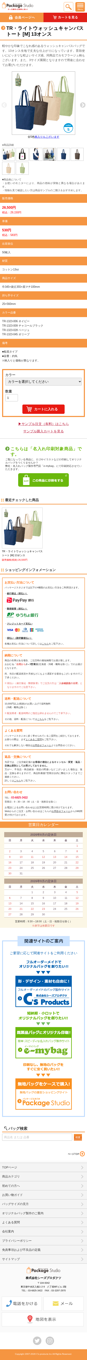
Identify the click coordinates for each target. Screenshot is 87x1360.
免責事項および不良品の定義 (21, 1249)
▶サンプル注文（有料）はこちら (43, 424)
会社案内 (8, 1231)
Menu (80, 9)
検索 (77, 1137)
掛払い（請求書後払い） (20, 638)
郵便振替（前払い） (17, 608)
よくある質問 (11, 1222)
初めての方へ (11, 1185)
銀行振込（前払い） (17, 593)
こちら (45, 643)
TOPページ (9, 1167)
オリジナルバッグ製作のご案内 (23, 1213)
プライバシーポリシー (17, 1240)
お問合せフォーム (42, 745)
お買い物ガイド (12, 1194)
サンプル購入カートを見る (43, 431)
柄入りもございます (47, 136)
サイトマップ (11, 1259)
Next (83, 105)
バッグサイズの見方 (15, 1204)
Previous (4, 105)
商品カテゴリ (11, 1176)
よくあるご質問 (34, 739)
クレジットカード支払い (20, 623)
